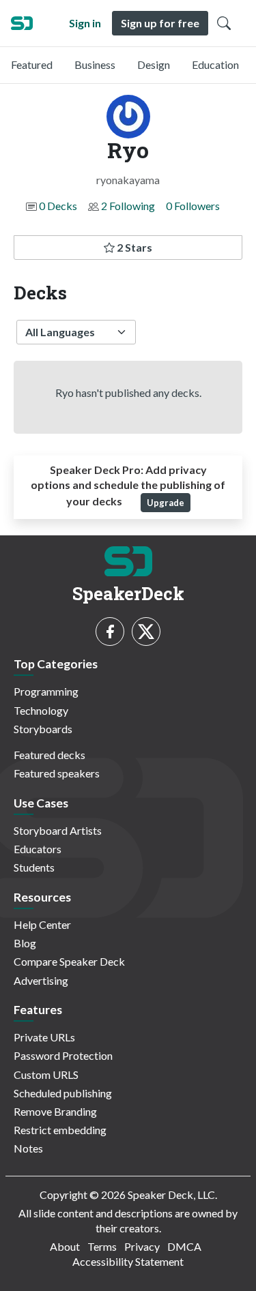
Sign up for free (160, 22)
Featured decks (49, 754)
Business (94, 64)
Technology (41, 710)
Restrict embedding (60, 1129)
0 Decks (58, 205)
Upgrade (165, 502)
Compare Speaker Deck (69, 961)
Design (153, 64)
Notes (28, 1148)
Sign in (85, 22)
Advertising (41, 980)
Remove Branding (55, 1111)
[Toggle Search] (224, 23)
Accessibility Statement (128, 1261)
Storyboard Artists (58, 830)
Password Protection (63, 1055)
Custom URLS (46, 1074)
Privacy (142, 1246)
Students (34, 867)
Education (215, 64)
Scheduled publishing (63, 1092)
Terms (102, 1246)
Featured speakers (57, 773)
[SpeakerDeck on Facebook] (110, 631)
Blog (25, 942)
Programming (46, 691)
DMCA (184, 1246)
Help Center (42, 924)
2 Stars (133, 247)
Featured (32, 64)
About (65, 1246)
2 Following (128, 205)
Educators (37, 848)
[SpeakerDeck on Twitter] (146, 631)
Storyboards (43, 728)
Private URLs (44, 1036)
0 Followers (193, 205)
